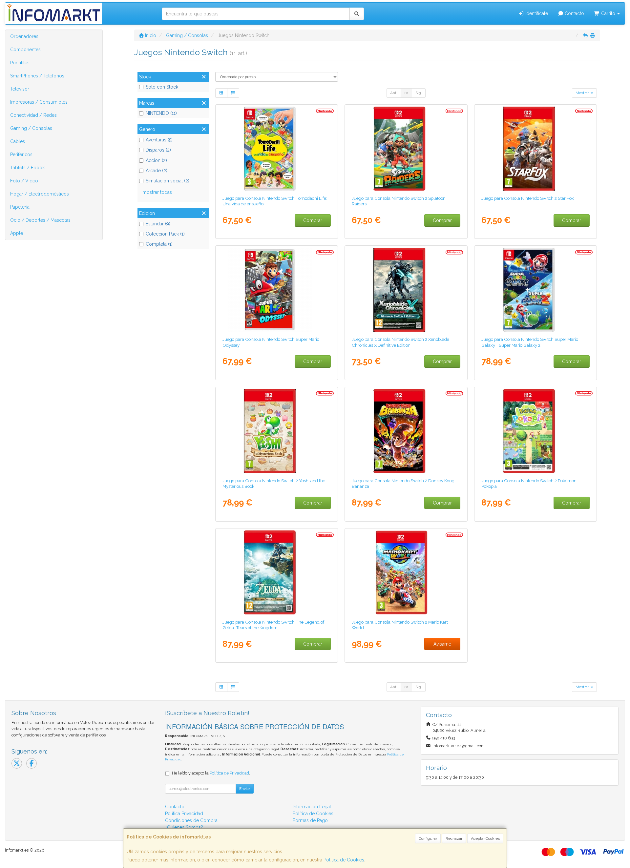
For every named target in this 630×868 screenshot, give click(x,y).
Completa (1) (159, 244)
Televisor (19, 89)
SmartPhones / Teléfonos (37, 75)
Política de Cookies (344, 859)
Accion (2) (156, 160)
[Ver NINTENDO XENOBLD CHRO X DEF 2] (406, 290)
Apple (16, 233)
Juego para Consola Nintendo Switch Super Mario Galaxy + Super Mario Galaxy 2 (529, 342)
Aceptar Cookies (485, 838)
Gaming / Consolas (31, 128)
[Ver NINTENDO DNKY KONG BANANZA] (406, 431)
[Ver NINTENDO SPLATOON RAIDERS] (406, 149)
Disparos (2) (158, 150)
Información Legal (312, 806)
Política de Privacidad (229, 773)
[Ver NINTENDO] (276, 149)
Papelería (20, 207)
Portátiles (20, 62)
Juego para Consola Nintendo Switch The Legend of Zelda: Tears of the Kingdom (273, 624)
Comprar (312, 220)
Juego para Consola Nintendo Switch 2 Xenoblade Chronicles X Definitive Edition (400, 342)
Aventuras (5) (159, 139)
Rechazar (454, 838)
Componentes (25, 49)
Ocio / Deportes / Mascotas (40, 220)
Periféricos (21, 154)
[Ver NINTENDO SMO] (276, 290)
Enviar (244, 788)
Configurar (428, 838)
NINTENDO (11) (161, 113)
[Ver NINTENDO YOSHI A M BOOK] (276, 431)
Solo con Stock (162, 87)
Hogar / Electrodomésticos (39, 193)
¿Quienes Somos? (184, 827)
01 (406, 93)
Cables (17, 141)
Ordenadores (24, 36)
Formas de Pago (310, 820)
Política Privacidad (184, 813)
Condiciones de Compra (191, 820)
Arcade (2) (156, 170)
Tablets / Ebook (27, 167)
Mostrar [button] (583, 93)
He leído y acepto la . (211, 773)
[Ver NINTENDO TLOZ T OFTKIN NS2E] (276, 572)
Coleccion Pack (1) (165, 234)
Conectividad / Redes (33, 115)
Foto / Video (24, 180)
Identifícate (536, 13)
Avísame (442, 644)
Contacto (573, 13)
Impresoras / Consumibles (39, 102)
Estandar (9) (158, 223)
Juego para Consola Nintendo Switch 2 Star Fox (527, 198)
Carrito (608, 13)
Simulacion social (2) (167, 180)
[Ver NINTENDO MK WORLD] (406, 572)
